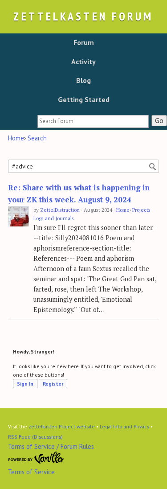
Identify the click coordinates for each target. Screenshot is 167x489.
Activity (83, 61)
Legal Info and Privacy (124, 426)
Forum (83, 42)
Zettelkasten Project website (62, 426)
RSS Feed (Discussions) (35, 436)
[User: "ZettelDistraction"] (18, 216)
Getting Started (84, 99)
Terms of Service (31, 472)
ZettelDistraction (60, 209)
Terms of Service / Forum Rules (51, 446)
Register (53, 383)
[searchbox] (93, 121)
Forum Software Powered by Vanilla (36, 458)
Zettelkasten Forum (83, 16)
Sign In (25, 383)
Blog (83, 80)
